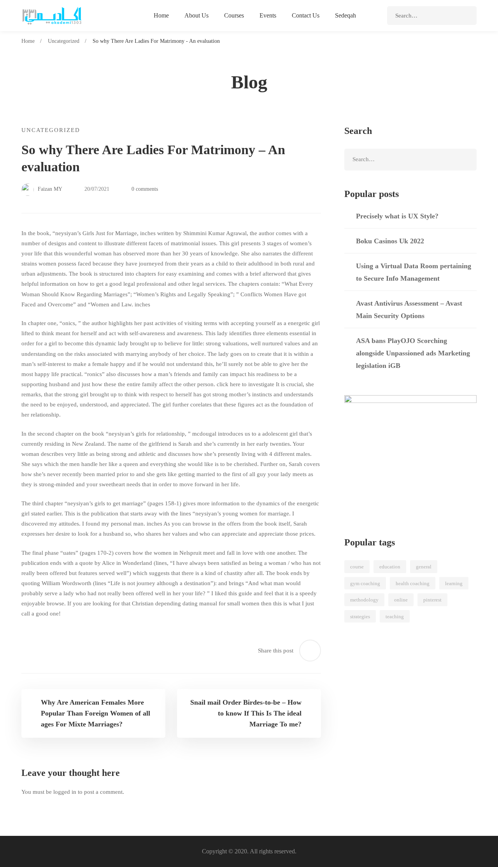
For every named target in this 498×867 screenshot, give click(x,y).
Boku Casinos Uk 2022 (390, 241)
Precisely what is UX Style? (397, 216)
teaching (395, 616)
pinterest (432, 600)
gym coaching (365, 583)
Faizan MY (49, 189)
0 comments (145, 189)
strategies (360, 616)
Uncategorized (63, 41)
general (423, 567)
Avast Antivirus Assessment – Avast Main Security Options (409, 309)
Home (28, 41)
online (401, 600)
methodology (364, 600)
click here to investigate (245, 384)
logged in (64, 792)
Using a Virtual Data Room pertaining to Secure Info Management (413, 272)
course (357, 567)
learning (454, 583)
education (389, 567)
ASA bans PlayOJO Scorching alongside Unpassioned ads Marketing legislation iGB (413, 353)
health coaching (413, 583)
